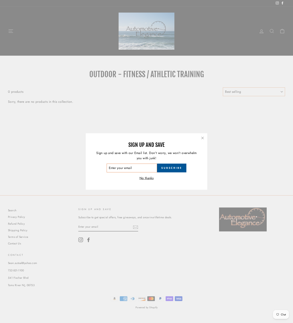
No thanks (147, 178)
